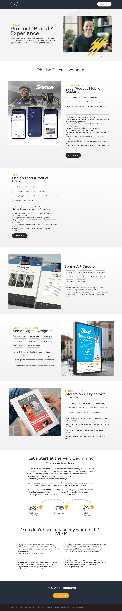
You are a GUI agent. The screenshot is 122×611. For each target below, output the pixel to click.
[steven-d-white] (14, 2)
